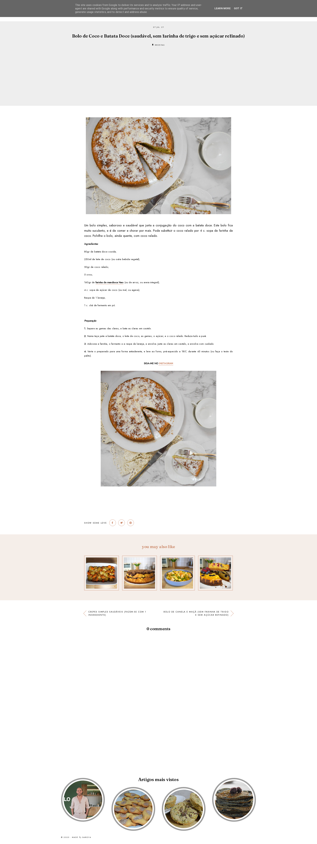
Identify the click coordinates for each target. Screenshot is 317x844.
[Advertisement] (158, 71)
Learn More (222, 8)
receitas (160, 45)
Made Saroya (81, 837)
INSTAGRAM (165, 363)
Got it (238, 8)
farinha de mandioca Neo (110, 282)
